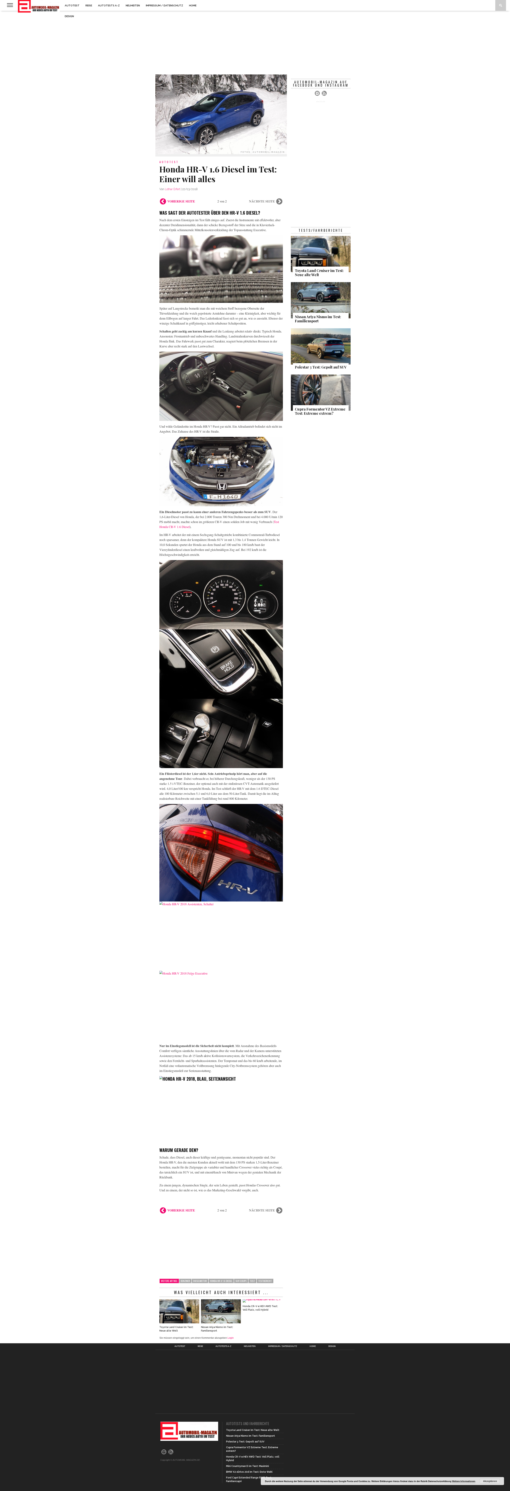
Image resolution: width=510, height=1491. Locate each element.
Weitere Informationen (463, 1481)
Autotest (72, 5)
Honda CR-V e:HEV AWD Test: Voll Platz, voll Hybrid (260, 1308)
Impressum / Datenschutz (164, 5)
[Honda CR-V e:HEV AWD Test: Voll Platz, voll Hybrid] (262, 1299)
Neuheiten (133, 5)
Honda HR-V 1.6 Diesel (221, 1281)
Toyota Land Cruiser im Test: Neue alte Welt (176, 1329)
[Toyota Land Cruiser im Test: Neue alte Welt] (179, 1322)
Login (231, 1338)
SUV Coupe (241, 1281)
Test (252, 1281)
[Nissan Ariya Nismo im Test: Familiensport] (221, 1322)
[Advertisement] (255, 42)
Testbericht (265, 1281)
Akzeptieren (490, 1481)
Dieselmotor (200, 1281)
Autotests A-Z (109, 5)
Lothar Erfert (172, 189)
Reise (88, 5)
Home (192, 5)
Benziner (185, 1281)
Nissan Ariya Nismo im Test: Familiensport (217, 1329)
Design (69, 16)
